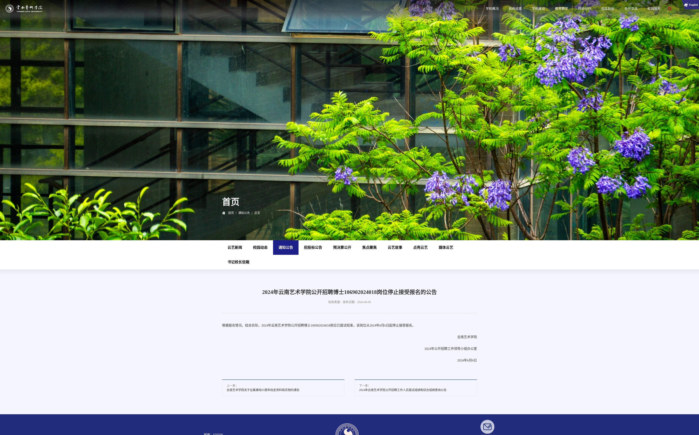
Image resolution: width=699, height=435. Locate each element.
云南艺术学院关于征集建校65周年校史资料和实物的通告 (264, 390)
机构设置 (515, 9)
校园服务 (654, 9)
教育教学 (561, 9)
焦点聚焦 (369, 248)
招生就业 (607, 9)
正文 (257, 212)
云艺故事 (395, 248)
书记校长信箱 (238, 262)
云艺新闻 (235, 248)
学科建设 (538, 9)
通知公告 (244, 212)
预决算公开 (342, 248)
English (691, 5)
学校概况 (492, 9)
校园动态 (260, 248)
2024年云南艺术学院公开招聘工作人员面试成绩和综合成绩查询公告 (404, 390)
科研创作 (584, 9)
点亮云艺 (420, 248)
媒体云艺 (446, 248)
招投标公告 (313, 248)
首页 (231, 212)
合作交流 (630, 9)
